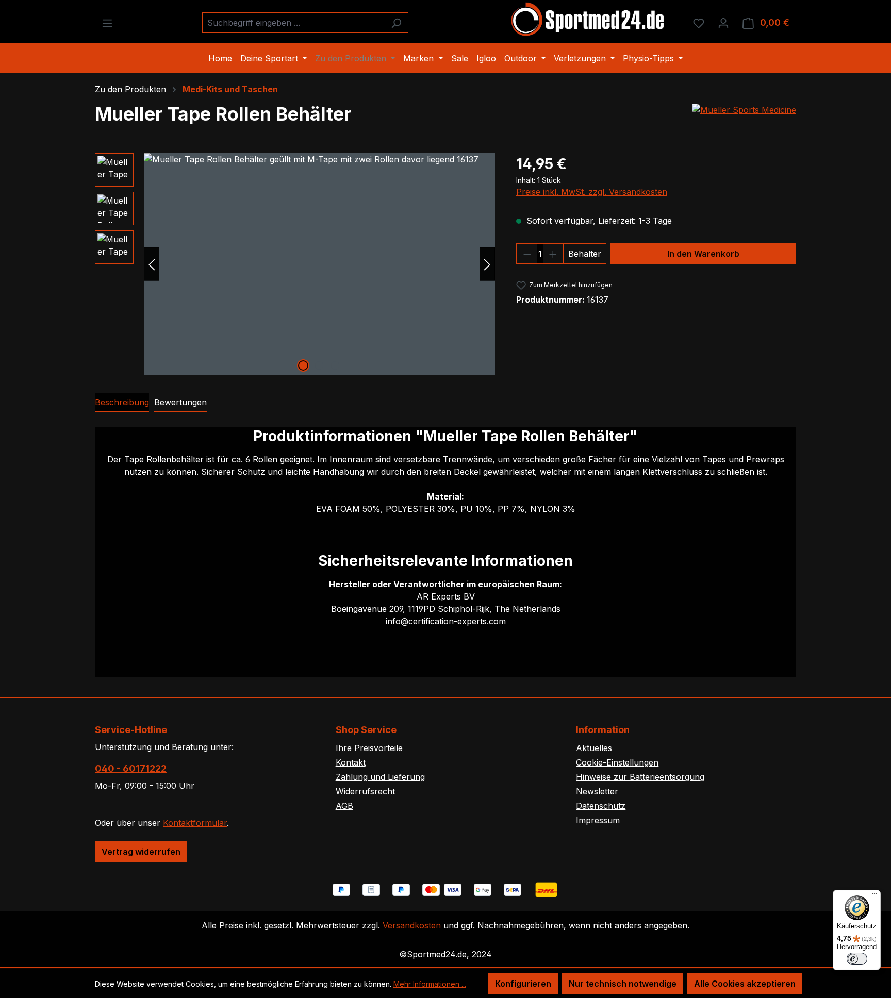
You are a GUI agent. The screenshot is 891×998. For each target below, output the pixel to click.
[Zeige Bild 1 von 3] (303, 365)
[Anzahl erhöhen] (553, 253)
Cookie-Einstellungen (617, 762)
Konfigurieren (523, 983)
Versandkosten (412, 925)
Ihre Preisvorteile (369, 748)
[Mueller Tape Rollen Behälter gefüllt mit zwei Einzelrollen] (319, 264)
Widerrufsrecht (365, 791)
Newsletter (597, 791)
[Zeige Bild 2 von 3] (319, 365)
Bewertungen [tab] (180, 402)
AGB (344, 806)
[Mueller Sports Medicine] (744, 110)
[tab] (122, 402)
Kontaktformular (195, 823)
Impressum (598, 820)
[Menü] (107, 22)
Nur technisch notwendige (622, 983)
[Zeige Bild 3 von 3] (335, 365)
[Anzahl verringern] (527, 253)
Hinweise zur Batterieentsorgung (640, 777)
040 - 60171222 (131, 768)
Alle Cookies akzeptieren (745, 983)
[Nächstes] (487, 263)
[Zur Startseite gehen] (588, 20)
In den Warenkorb (703, 253)
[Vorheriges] (151, 263)
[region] (295, 264)
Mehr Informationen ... (429, 983)
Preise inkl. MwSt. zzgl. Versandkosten (591, 192)
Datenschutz (600, 806)
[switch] (857, 959)
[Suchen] (396, 22)
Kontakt (351, 762)
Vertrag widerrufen (141, 851)
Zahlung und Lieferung (380, 777)
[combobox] (293, 22)
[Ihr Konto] (723, 22)
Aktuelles (594, 748)
